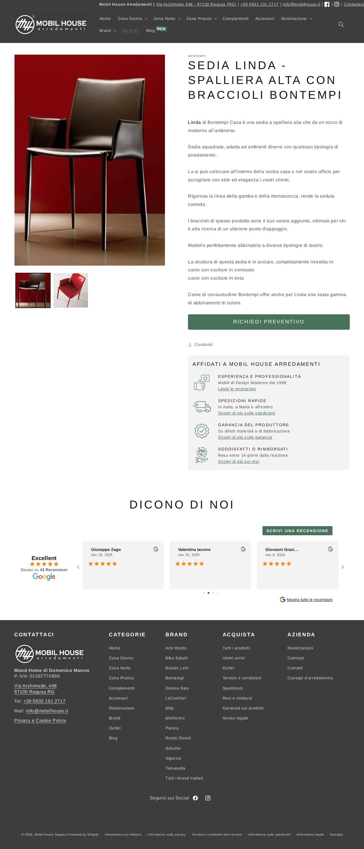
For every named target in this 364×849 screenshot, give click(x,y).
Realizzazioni (300, 648)
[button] (132, 18)
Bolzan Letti (177, 668)
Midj (169, 708)
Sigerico (173, 758)
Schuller (173, 748)
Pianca (172, 728)
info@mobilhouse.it (301, 4)
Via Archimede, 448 (35, 685)
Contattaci (354, 4)
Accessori (118, 698)
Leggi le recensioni (237, 388)
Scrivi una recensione (297, 530)
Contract (296, 658)
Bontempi (175, 678)
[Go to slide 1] (204, 593)
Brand (115, 718)
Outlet (115, 728)
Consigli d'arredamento (310, 678)
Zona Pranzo (121, 678)
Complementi (122, 688)
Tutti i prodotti (236, 648)
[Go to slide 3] (213, 593)
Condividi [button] (203, 344)
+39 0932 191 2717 (260, 4)
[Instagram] (337, 4)
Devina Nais (177, 688)
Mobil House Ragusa (50, 834)
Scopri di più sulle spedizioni (246, 413)
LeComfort (176, 698)
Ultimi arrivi (234, 658)
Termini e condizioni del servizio (217, 834)
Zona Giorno (121, 658)
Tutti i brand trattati (184, 778)
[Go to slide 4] (217, 592)
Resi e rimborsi (237, 698)
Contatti (295, 668)
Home (114, 648)
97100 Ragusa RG (34, 691)
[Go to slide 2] (209, 593)
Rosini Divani (178, 738)
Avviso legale (236, 718)
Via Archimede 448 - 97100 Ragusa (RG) (196, 4)
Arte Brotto (176, 648)
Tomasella (175, 768)
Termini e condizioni (242, 678)
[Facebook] (327, 4)
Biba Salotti (177, 658)
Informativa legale (310, 834)
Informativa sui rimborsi (123, 834)
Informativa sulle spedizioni (269, 834)
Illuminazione (122, 708)
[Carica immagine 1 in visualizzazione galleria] (33, 290)
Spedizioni (233, 688)
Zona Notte (120, 668)
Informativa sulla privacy (167, 834)
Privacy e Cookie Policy (40, 720)
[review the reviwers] (156, 550)
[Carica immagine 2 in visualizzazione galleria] (70, 290)
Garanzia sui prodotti (243, 708)
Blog (113, 738)
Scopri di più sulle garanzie (245, 437)
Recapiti (336, 834)
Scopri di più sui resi (238, 461)
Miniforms (175, 718)
